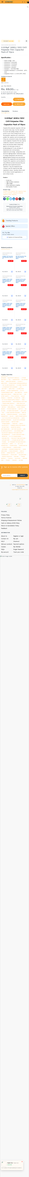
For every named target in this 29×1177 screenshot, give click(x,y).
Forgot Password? (23, 22)
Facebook (9, 37)
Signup (20, 30)
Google (21, 37)
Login (14, 27)
